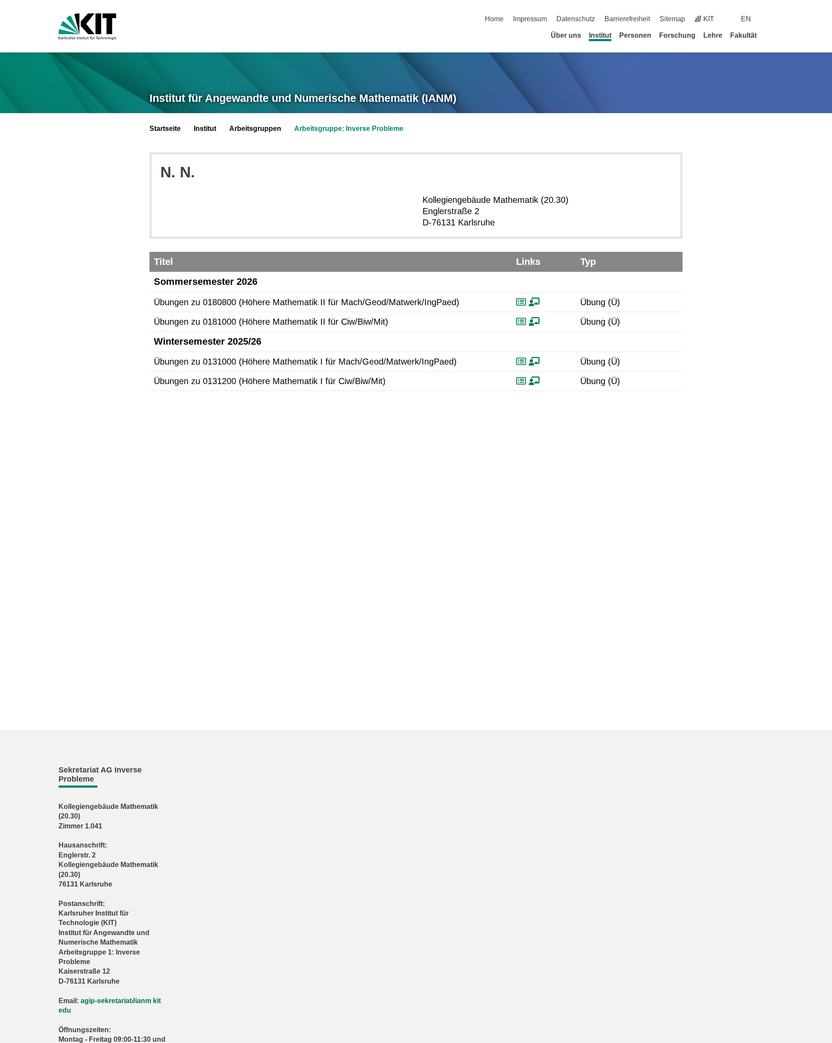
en (746, 19)
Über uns (566, 35)
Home (494, 19)
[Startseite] (770, 35)
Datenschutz (575, 19)
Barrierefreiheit (627, 19)
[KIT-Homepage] (87, 26)
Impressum (530, 19)
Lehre (712, 35)
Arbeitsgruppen (255, 128)
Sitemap (672, 19)
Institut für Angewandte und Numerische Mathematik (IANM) (303, 98)
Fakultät (743, 35)
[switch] (770, 19)
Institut (600, 35)
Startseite (165, 128)
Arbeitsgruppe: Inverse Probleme (348, 128)
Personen (635, 35)
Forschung (677, 35)
